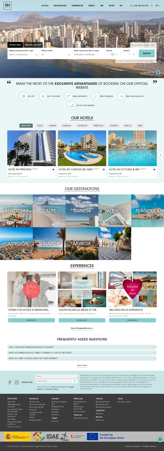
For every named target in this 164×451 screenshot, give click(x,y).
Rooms (109, 51)
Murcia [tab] (127, 125)
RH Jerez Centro (124, 402)
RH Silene (99, 414)
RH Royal (33, 410)
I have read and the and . (55, 388)
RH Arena (55, 415)
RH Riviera (56, 409)
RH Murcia (100, 420)
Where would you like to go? (21, 51)
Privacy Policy (52, 389)
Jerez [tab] (140, 125)
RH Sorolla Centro (81, 418)
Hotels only (15, 45)
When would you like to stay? (86, 51)
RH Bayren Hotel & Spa (59, 403)
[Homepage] (7, 5)
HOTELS (45, 5)
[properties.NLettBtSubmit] (75, 381)
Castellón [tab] (82, 125)
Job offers (11, 419)
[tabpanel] (82, 154)
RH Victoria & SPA (37, 407)
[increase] (117, 54)
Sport (112, 5)
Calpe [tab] (40, 125)
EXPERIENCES (77, 5)
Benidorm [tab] (26, 125)
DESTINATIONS (60, 5)
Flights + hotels (33, 45)
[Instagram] (17, 382)
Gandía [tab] (52, 125)
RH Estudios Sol (35, 420)
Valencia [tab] (67, 125)
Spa (101, 5)
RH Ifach (55, 421)
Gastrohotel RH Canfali (36, 414)
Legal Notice (40, 446)
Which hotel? (47, 51)
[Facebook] (9, 382)
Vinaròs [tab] (114, 125)
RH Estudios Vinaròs (103, 407)
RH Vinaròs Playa (102, 402)
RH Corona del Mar (37, 404)
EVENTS (91, 5)
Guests (127, 51)
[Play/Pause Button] (158, 72)
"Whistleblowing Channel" (13, 405)
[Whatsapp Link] (160, 439)
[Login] (152, 5)
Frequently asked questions (14, 423)
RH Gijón (55, 412)
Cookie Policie (27, 446)
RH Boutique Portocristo (79, 408)
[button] (160, 154)
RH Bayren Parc (58, 407)
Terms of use (52, 446)
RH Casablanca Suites (80, 403)
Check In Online (14, 427)
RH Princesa (34, 402)
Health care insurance (12, 415)
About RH (11, 402)
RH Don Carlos (79, 412)
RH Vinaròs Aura (102, 404)
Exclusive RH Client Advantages (15, 410)
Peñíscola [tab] (98, 125)
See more (82, 365)
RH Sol (32, 417)
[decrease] (108, 54)
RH (121, 5)
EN (157, 5)
